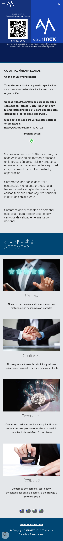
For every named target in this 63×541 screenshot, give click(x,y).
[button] (3, 4)
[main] (31, 102)
